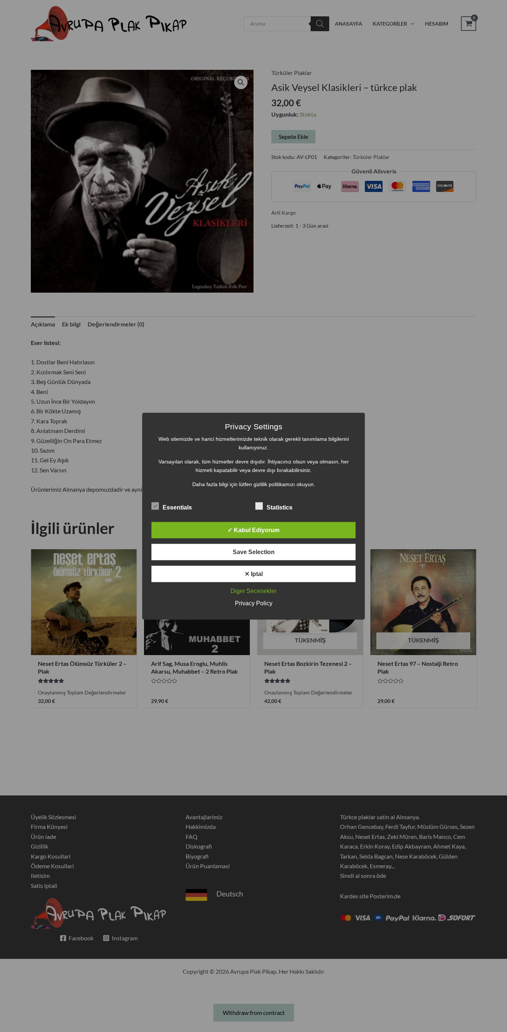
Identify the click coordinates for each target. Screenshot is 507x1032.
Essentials (177, 507)
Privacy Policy (253, 603)
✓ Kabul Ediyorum (253, 530)
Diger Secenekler (253, 590)
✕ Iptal (254, 573)
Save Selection (254, 551)
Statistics (279, 507)
